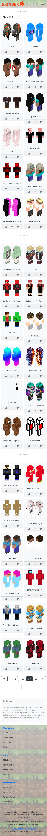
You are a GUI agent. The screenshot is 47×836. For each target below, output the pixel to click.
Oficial (12, 332)
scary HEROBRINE (35, 116)
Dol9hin (35, 46)
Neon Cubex (12, 371)
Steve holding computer (36, 186)
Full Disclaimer (17, 828)
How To (6, 774)
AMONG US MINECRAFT (36, 590)
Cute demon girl (35, 523)
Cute (12, 151)
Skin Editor (7, 760)
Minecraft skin (35, 371)
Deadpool (35, 663)
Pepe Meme (12, 663)
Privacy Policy (9, 797)
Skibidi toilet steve (35, 558)
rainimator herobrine (35, 81)
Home (5, 733)
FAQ (5, 747)
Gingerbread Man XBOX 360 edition (17, 520)
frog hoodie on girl (12, 269)
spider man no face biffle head (15, 183)
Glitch (12, 46)
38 (36, 678)
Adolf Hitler (12, 81)
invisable (12, 402)
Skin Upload (8, 770)
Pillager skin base (12, 113)
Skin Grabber (8, 765)
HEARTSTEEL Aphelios (35, 405)
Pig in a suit (35, 148)
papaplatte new (35, 221)
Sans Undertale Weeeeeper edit (16, 625)
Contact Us (7, 792)
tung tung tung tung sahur (14, 440)
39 (42, 678)
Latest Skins (8, 738)
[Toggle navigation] (43, 4)
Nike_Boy (35, 336)
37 (29, 678)
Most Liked (7, 742)
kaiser (35, 269)
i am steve (12, 558)
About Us (7, 787)
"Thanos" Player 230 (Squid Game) (17, 593)
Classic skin (35, 440)
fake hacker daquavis (12, 221)
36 (23, 678)
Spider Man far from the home (15, 301)
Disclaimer (7, 802)
